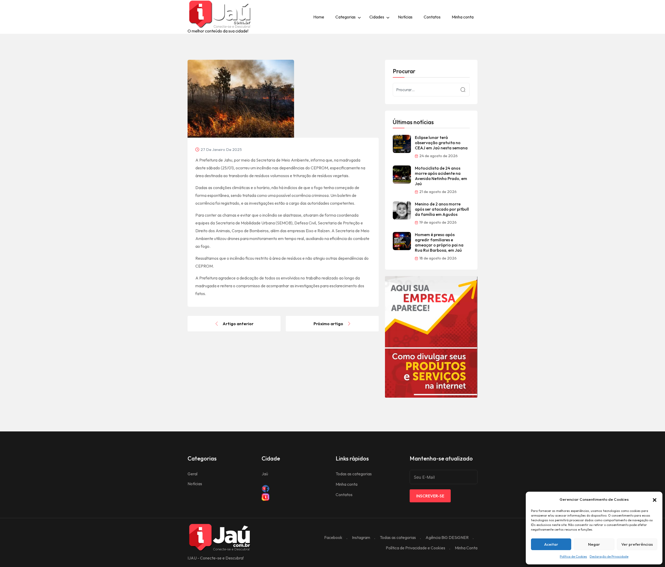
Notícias (405, 16)
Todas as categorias (354, 473)
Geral (192, 473)
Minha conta (463, 16)
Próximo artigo (328, 323)
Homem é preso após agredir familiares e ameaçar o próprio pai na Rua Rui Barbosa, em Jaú (439, 242)
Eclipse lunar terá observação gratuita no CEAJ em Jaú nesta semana (441, 142)
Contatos (432, 16)
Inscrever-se (430, 495)
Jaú (265, 473)
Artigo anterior (238, 323)
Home (318, 16)
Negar (594, 544)
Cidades (376, 16)
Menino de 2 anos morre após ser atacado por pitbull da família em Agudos (442, 209)
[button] (654, 499)
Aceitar (551, 544)
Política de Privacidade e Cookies (415, 547)
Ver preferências (637, 544)
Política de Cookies (573, 556)
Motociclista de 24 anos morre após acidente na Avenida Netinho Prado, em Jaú (441, 175)
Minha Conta (466, 547)
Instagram (361, 537)
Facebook (333, 537)
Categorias (345, 16)
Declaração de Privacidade (609, 556)
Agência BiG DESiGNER (447, 537)
